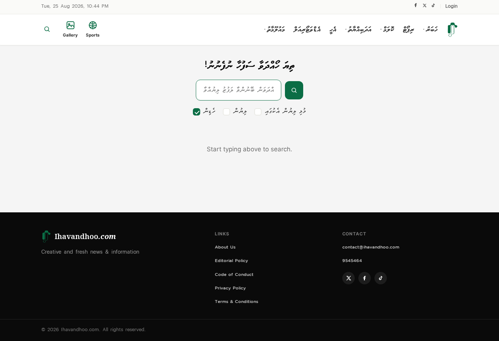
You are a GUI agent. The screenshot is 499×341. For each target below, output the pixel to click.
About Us (225, 248)
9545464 (352, 261)
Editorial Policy (231, 261)
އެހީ (333, 29)
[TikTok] (433, 7)
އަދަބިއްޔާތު (358, 29)
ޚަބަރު (430, 29)
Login (451, 6)
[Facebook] (415, 7)
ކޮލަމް (387, 29)
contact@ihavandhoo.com (370, 248)
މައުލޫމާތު (274, 29)
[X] (424, 7)
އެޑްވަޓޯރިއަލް (307, 29)
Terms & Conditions (236, 302)
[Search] (47, 29)
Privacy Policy (230, 289)
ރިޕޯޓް (408, 29)
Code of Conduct (234, 275)
